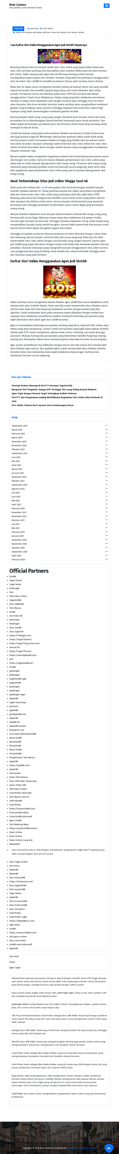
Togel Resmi (15, 584)
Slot (11, 592)
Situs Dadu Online (47, 1053)
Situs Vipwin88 (16, 604)
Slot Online (48, 29)
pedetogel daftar (20, 1004)
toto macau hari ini (86, 1079)
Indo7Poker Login (18, 917)
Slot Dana (14, 865)
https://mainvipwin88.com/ (23, 655)
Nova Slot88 (15, 737)
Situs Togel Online (18, 862)
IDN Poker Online (18, 596)
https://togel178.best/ (20, 639)
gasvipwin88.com (17, 714)
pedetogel (14, 671)
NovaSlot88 (15, 741)
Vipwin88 (13, 698)
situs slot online (17, 940)
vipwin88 (13, 710)
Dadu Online (15, 832)
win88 (12, 612)
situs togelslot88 (17, 885)
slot (11, 659)
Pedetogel (14, 588)
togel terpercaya (17, 702)
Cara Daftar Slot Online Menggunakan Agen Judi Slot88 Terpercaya (48, 45)
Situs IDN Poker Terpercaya (23, 781)
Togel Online (15, 580)
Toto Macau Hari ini (19, 797)
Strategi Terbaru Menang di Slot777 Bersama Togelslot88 (42, 385)
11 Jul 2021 (18, 29)
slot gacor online (18, 936)
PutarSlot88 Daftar (19, 812)
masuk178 (14, 647)
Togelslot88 (15, 600)
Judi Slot (47, 32)
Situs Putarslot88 (18, 901)
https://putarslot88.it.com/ (23, 932)
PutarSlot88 (15, 753)
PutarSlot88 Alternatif (20, 816)
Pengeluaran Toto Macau (22, 757)
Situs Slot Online (58, 32)
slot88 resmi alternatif (20, 944)
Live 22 (60, 978)
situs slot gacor (17, 909)
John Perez (34, 29)
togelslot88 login (18, 678)
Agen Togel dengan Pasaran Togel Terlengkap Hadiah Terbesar (44, 393)
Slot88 (81, 32)
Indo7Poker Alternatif (20, 793)
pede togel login (65, 993)
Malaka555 (14, 844)
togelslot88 (15, 682)
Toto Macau (15, 608)
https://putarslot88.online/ (23, 828)
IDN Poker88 (15, 800)
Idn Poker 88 (15, 616)
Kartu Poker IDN (17, 785)
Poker (12, 962)
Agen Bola (14, 924)
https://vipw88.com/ (19, 765)
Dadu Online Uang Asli (20, 840)
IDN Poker (14, 619)
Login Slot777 (84, 850)
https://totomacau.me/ (21, 881)
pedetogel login (17, 694)
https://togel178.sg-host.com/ (24, 643)
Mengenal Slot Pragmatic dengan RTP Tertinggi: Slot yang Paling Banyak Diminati (54, 389)
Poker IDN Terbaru (18, 777)
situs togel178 (16, 631)
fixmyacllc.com (16, 730)
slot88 (44, 187)
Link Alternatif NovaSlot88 (22, 734)
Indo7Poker (15, 804)
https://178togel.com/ (20, 635)
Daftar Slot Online (24, 32)
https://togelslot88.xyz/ (21, 663)
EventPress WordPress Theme (82, 1148)
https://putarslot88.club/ (22, 808)
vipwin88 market (17, 726)
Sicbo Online (15, 836)
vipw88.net (14, 722)
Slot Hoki (14, 956)
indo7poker (15, 773)
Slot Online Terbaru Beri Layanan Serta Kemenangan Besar (43, 405)
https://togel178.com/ (20, 651)
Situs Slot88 (15, 627)
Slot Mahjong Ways (19, 824)
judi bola (13, 706)
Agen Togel (14, 967)
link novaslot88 (17, 877)
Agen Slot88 (15, 820)
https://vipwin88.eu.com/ (22, 921)
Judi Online (37, 32)
